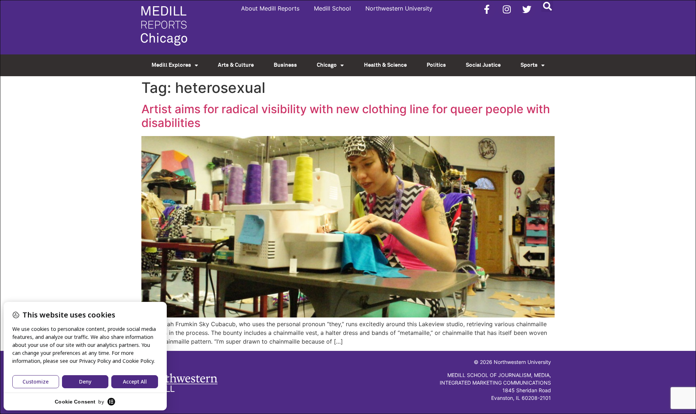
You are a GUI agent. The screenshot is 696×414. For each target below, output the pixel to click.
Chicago (327, 65)
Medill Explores (171, 65)
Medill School (332, 8)
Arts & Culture (236, 65)
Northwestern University (398, 8)
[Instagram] (507, 9)
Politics (436, 65)
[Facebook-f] (487, 9)
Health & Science (385, 65)
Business (285, 65)
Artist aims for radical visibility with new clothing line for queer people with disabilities (345, 116)
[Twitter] (527, 9)
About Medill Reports (270, 8)
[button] (547, 6)
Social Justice (483, 65)
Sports (529, 65)
